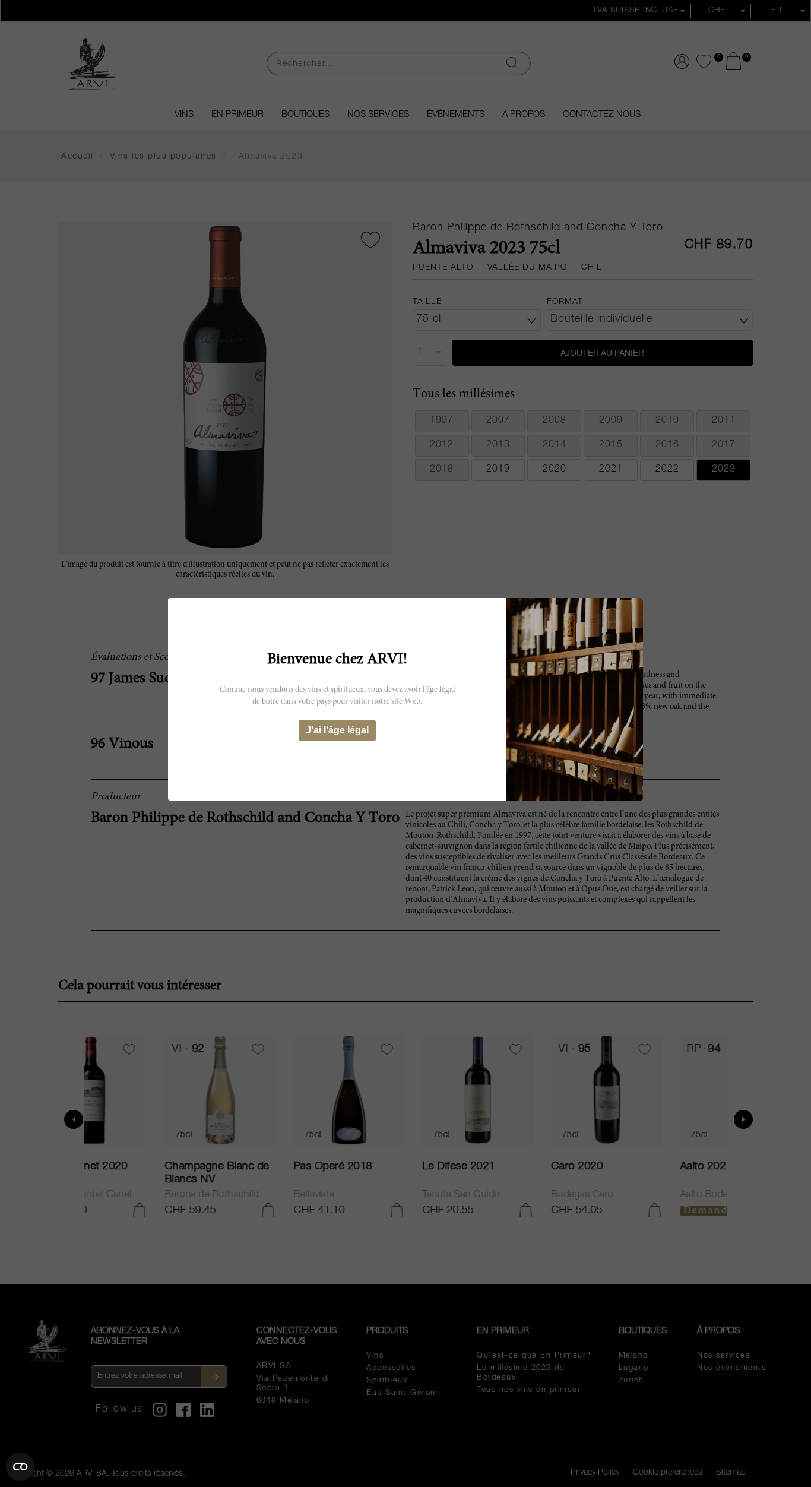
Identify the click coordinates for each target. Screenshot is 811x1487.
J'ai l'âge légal (337, 730)
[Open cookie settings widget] (20, 1467)
